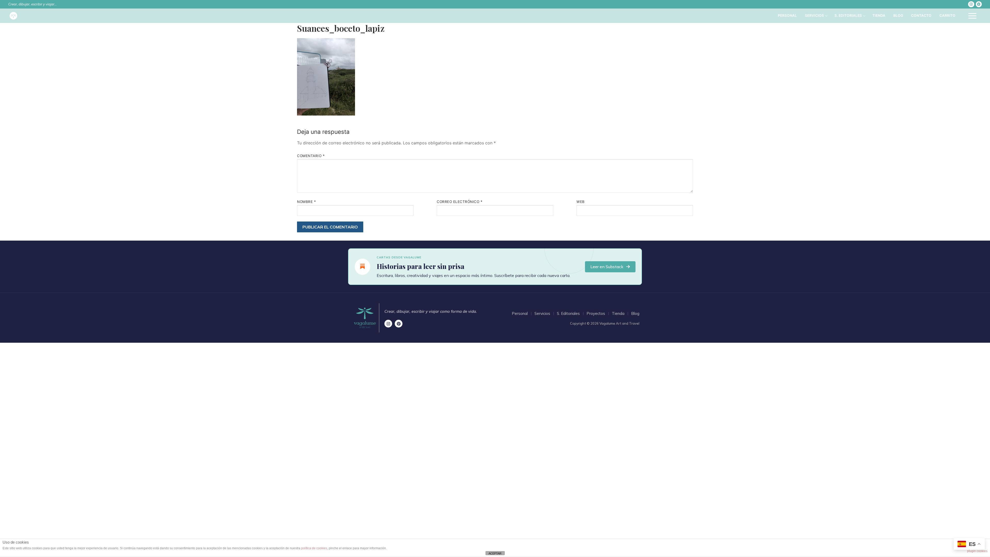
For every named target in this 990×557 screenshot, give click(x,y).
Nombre (306, 202)
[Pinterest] (979, 4)
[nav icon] (972, 15)
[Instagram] (971, 4)
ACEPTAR (495, 553)
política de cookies (314, 548)
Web (580, 202)
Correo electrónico (459, 202)
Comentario (311, 156)
